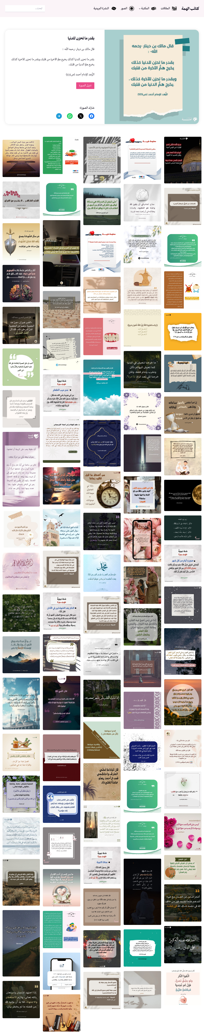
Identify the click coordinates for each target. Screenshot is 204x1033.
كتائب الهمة (190, 8)
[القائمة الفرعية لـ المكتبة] (140, 8)
